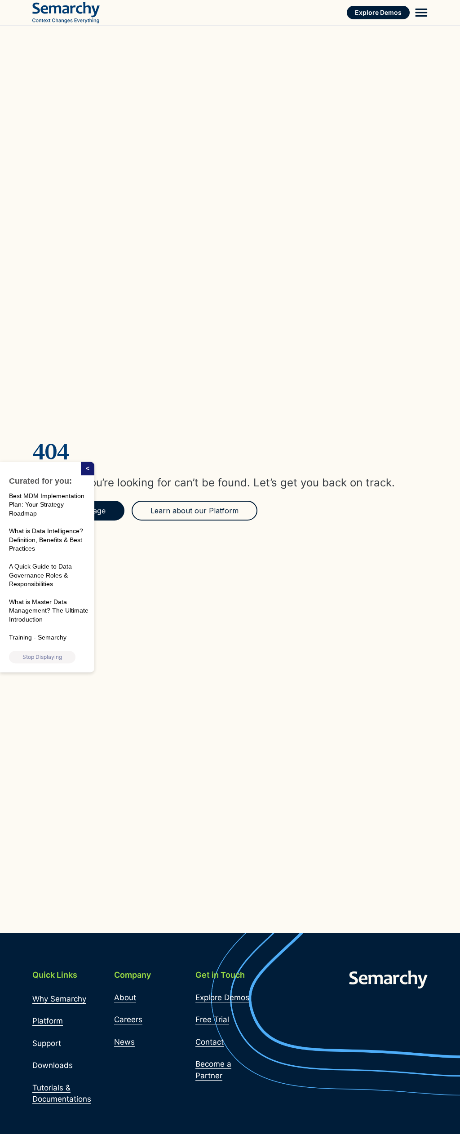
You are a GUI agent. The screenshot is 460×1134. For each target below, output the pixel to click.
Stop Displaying (42, 656)
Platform (47, 1020)
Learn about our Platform (194, 510)
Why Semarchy (59, 998)
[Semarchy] (66, 12)
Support (46, 1043)
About (125, 997)
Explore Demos (378, 12)
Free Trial (212, 1019)
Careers (128, 1019)
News (124, 1041)
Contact (209, 1041)
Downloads (52, 1065)
